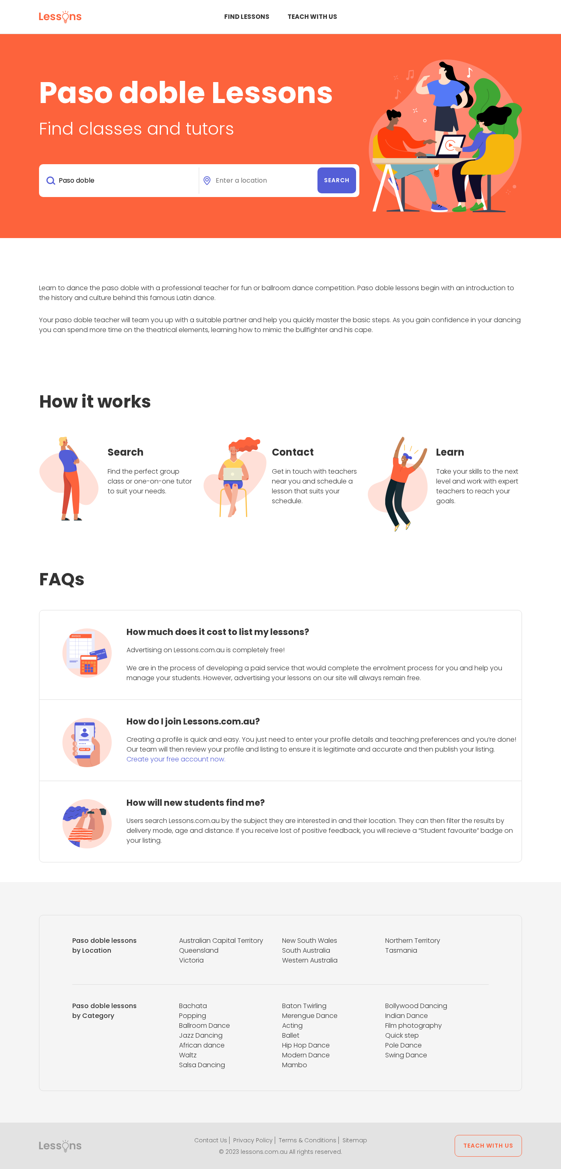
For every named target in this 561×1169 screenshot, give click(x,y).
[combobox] (120, 180)
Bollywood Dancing (416, 1006)
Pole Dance (403, 1045)
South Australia (306, 950)
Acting (292, 1025)
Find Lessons (246, 16)
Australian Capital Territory (221, 940)
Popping (192, 1015)
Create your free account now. (175, 759)
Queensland (198, 950)
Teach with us (312, 16)
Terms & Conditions (307, 1140)
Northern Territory (412, 940)
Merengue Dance (310, 1015)
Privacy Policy (253, 1140)
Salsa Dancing (202, 1065)
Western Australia (310, 960)
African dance (202, 1045)
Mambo (294, 1065)
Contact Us (210, 1140)
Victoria (191, 960)
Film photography (413, 1025)
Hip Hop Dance (306, 1045)
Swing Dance (406, 1055)
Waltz (188, 1055)
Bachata (193, 1006)
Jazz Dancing (201, 1035)
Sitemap (355, 1140)
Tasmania (401, 950)
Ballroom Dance (204, 1025)
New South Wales (309, 940)
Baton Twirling (304, 1006)
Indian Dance (406, 1015)
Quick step (402, 1035)
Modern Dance (306, 1055)
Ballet (290, 1035)
